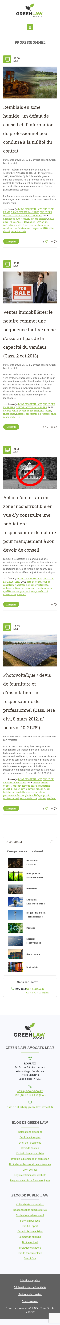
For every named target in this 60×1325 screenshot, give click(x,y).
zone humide (18, 231)
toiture (42, 798)
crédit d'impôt (11, 788)
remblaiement (22, 228)
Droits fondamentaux (30, 1253)
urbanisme (9, 594)
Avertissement (30, 1301)
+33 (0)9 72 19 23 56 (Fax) (37, 992)
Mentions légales (30, 1280)
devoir (31, 788)
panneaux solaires (13, 795)
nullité (20, 225)
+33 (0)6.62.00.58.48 (35, 989)
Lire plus (11, 241)
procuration (32, 413)
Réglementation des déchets (30, 1175)
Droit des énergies (30, 1137)
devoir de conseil (13, 221)
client (44, 782)
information (40, 221)
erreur (39, 788)
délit (51, 218)
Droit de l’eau (30, 1169)
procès (47, 795)
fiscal (47, 788)
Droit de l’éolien (30, 1148)
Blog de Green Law (30, 209)
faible (48, 410)
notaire (20, 413)
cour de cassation (40, 785)
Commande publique (30, 1236)
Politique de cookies (30, 1294)
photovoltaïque (33, 795)
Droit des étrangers (30, 1247)
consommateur (21, 785)
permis (29, 225)
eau (30, 221)
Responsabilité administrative (30, 1209)
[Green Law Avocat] (30, 10)
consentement (35, 410)
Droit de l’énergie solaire (30, 1153)
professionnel (42, 225)
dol (25, 221)
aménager (9, 218)
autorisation (23, 218)
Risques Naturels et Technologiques (30, 1180)
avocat (34, 218)
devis (24, 788)
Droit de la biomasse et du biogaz (30, 1158)
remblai (8, 228)
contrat (43, 218)
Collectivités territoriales (30, 1204)
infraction (9, 225)
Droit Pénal (30, 1258)
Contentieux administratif (30, 1215)
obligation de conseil (24, 588)
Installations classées (31, 407)
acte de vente (10, 410)
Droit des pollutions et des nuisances (27, 214)
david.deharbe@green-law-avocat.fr (30, 1107)
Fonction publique (30, 1220)
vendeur (51, 798)
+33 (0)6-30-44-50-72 (30, 1091)
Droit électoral (30, 1242)
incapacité (9, 413)
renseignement (21, 591)
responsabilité (40, 228)
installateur (23, 792)
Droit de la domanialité (30, 1231)
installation (38, 792)
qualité (7, 591)
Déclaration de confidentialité (30, 1287)
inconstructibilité (38, 584)
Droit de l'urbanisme (25, 212)
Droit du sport (30, 1226)
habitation (21, 584)
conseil (7, 785)
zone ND (21, 594)
